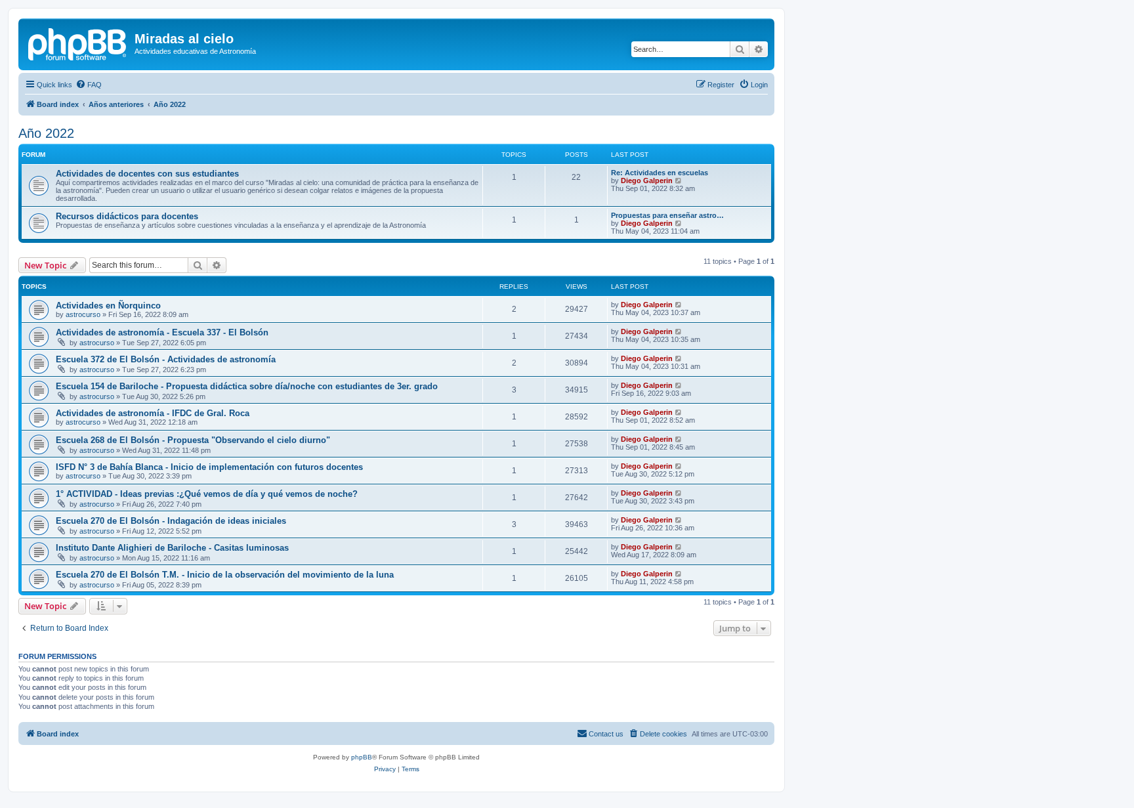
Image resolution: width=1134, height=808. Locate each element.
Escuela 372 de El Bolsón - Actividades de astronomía (166, 359)
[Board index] (78, 43)
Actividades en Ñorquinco (108, 305)
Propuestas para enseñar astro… (667, 215)
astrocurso (83, 314)
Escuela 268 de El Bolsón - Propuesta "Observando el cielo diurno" (193, 440)
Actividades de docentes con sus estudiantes (147, 174)
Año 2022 (46, 133)
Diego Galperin (647, 180)
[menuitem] (88, 85)
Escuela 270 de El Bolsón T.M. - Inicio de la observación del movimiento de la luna (225, 575)
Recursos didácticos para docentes (127, 216)
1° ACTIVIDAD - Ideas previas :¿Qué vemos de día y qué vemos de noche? (207, 494)
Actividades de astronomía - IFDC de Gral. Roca (152, 413)
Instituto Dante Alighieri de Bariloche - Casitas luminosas (172, 548)
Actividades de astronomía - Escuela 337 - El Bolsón (162, 332)
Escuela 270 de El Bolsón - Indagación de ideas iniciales (171, 521)
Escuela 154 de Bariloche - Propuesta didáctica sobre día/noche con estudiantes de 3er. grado (247, 386)
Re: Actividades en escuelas (659, 173)
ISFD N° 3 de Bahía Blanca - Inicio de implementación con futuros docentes (209, 467)
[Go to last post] (679, 304)
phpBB (361, 757)
